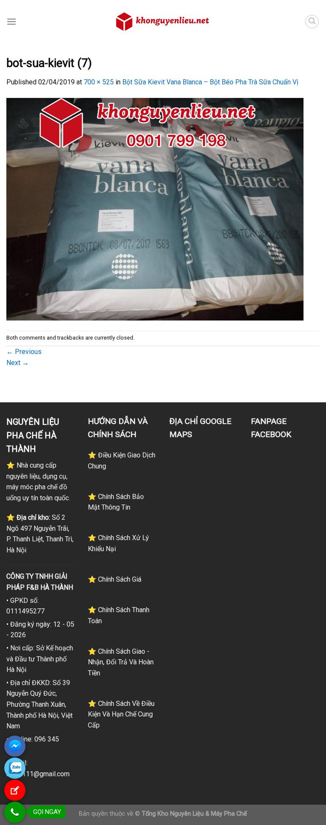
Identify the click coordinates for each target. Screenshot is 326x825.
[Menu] (11, 21)
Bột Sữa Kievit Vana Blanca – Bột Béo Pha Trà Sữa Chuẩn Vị (210, 82)
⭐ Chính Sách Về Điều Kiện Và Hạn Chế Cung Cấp (121, 714)
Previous (24, 352)
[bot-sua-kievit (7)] (155, 208)
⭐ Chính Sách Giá (114, 579)
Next (17, 363)
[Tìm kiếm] (312, 21)
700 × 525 (99, 82)
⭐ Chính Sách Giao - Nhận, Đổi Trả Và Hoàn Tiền (121, 662)
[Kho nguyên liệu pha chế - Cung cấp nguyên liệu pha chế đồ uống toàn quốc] (163, 21)
